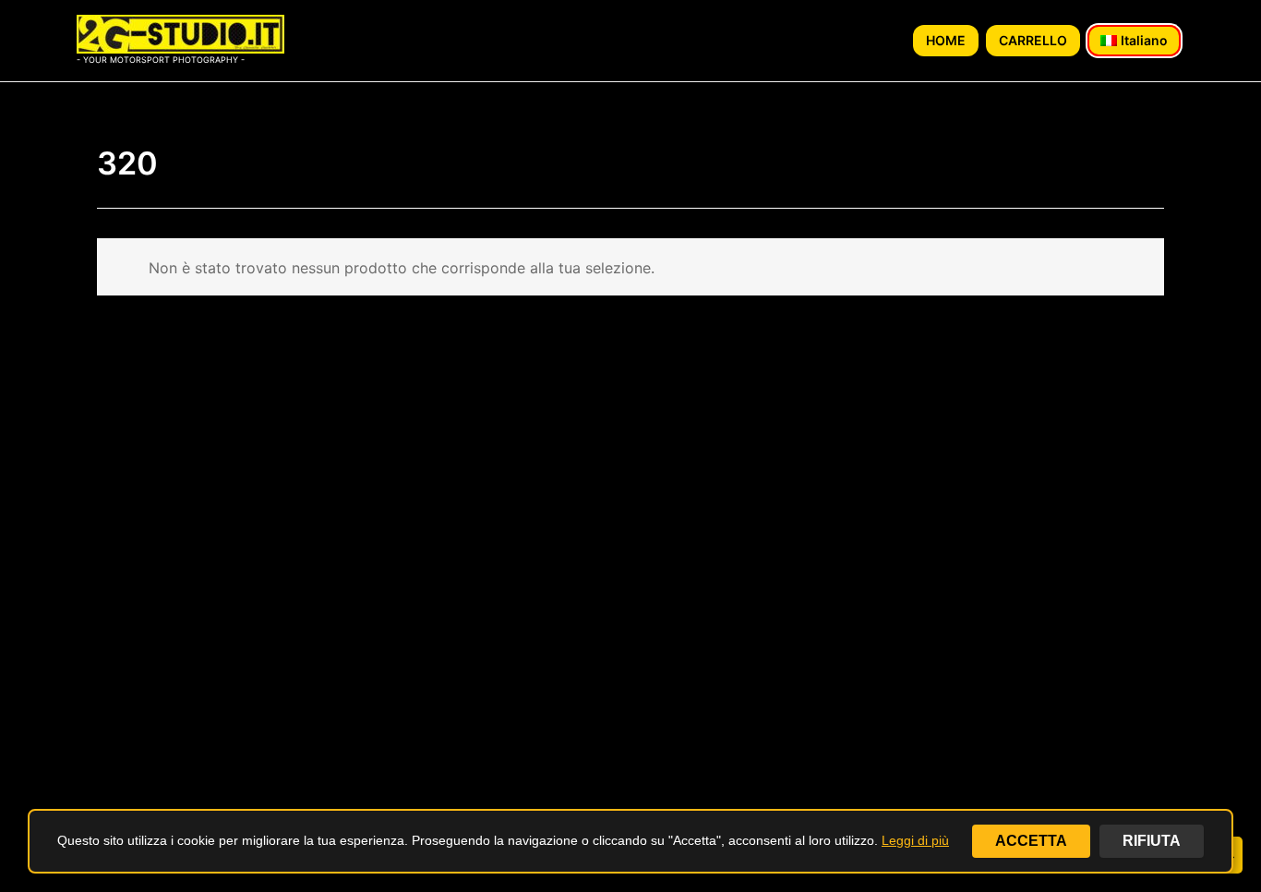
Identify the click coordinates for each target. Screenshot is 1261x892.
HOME (946, 40)
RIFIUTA (1152, 841)
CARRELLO (1033, 40)
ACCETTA (1031, 841)
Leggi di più (915, 840)
